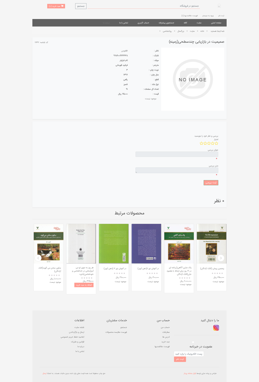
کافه (185, 22)
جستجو (81, 6)
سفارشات (166, 332)
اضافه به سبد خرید (84, 285)
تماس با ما (123, 22)
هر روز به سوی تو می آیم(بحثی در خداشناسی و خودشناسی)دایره (83, 271)
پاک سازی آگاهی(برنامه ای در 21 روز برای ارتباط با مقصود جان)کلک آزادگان (179, 271)
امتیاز (216, 139)
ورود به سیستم (208, 15)
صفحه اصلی (216, 22)
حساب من (165, 327)
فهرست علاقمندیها (162, 346)
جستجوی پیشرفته (166, 22)
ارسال (45, 373)
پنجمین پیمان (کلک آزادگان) (212, 268)
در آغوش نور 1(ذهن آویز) (148, 268)
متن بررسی (213, 165)
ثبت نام (221, 15)
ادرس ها (166, 337)
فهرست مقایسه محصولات (116, 332)
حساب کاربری (143, 22)
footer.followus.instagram (216, 328)
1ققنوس (124, 50)
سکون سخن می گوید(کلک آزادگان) (50, 269)
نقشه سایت (79, 327)
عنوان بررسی (213, 150)
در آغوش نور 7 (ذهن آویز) (115, 268)
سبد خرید (165, 341)
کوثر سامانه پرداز (190, 373)
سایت (199, 22)
